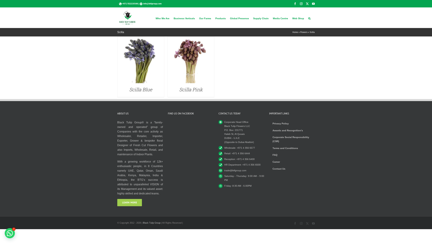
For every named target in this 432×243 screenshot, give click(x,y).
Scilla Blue (140, 89)
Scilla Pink (191, 89)
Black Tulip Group (151, 223)
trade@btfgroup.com (235, 170)
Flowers (303, 32)
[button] (309, 18)
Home (295, 32)
